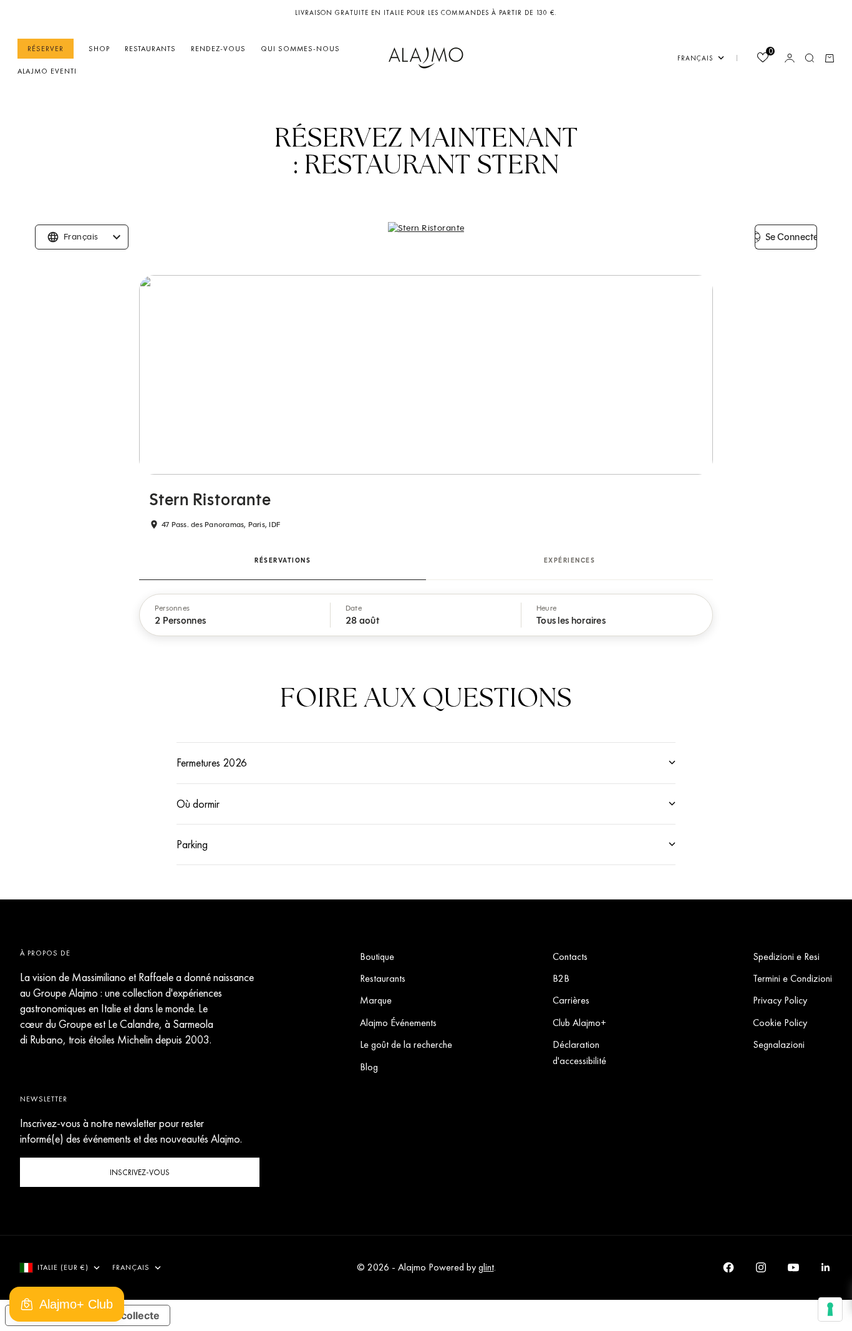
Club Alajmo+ (579, 1022)
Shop (99, 49)
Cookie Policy (780, 1022)
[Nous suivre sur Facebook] (728, 1267)
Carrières (571, 1000)
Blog (369, 1066)
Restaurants (150, 49)
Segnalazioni (779, 1044)
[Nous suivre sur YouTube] (793, 1267)
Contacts (570, 956)
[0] (762, 59)
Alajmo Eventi (47, 71)
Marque (376, 1000)
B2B (561, 978)
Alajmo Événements (398, 1022)
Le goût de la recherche (406, 1044)
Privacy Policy (780, 1000)
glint (486, 1267)
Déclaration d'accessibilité (579, 1052)
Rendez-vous (218, 49)
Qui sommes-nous (300, 49)
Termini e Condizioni (792, 978)
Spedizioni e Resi (786, 956)
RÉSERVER (45, 49)
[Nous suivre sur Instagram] (761, 1267)
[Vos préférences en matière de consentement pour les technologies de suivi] (830, 1309)
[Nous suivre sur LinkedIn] (826, 1267)
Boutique (377, 956)
